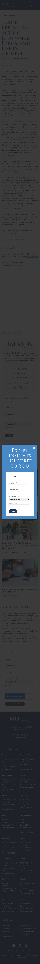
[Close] (34, 448)
